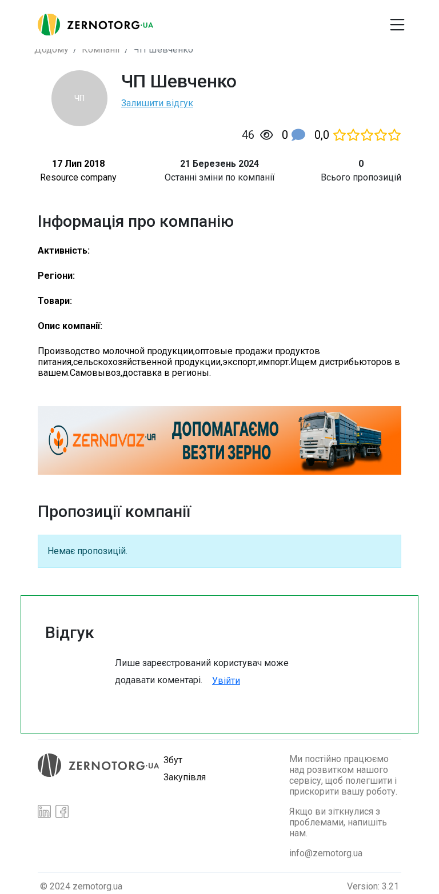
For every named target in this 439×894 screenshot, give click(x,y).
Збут (172, 760)
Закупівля (184, 777)
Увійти (226, 680)
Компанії (101, 49)
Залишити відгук (157, 103)
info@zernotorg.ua (325, 853)
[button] (269, 20)
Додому (51, 49)
